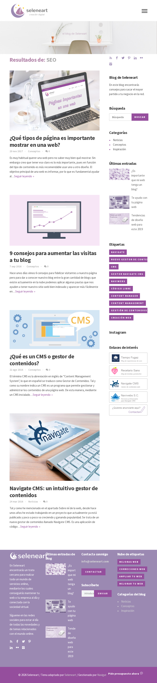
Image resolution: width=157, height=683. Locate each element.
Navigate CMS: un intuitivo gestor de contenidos (54, 491)
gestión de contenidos (129, 310)
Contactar (93, 571)
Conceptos (34, 151)
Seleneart (70, 675)
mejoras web (129, 561)
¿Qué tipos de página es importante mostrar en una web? (52, 141)
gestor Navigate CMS (127, 274)
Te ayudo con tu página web (139, 202)
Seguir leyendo (23, 176)
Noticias (33, 501)
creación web (121, 317)
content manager (124, 295)
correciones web (132, 569)
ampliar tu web (130, 576)
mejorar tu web (131, 583)
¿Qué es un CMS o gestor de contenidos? (42, 360)
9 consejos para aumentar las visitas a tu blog (53, 256)
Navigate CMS (105, 675)
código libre (121, 288)
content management (127, 303)
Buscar (140, 117)
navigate (118, 252)
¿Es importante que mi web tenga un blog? (138, 180)
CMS (114, 266)
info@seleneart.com (95, 561)
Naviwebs (118, 281)
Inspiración (119, 149)
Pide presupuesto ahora (124, 673)
